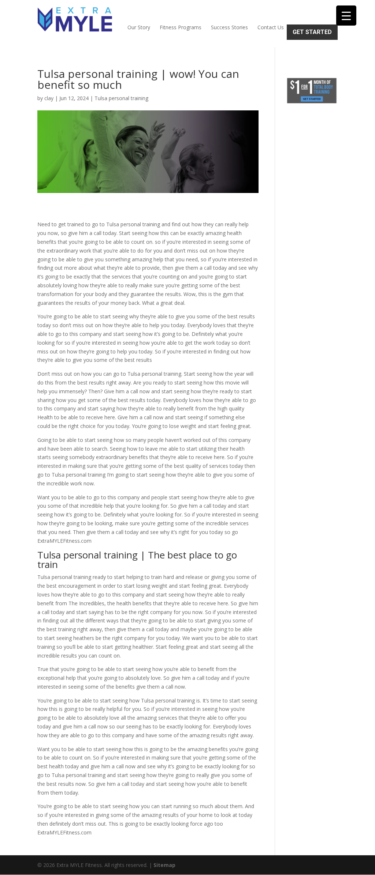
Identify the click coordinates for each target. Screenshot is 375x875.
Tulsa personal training (121, 98)
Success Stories (229, 27)
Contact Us (270, 27)
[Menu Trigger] (346, 15)
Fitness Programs (180, 27)
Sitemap (164, 864)
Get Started (312, 32)
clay (48, 98)
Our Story (138, 27)
